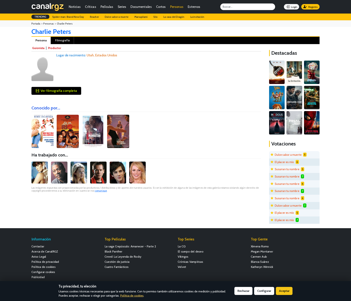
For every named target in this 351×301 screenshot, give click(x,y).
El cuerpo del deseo (190, 251)
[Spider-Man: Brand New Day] (312, 122)
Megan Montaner (262, 251)
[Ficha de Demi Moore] (39, 173)
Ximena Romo (260, 246)
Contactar (37, 246)
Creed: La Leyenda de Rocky (123, 256)
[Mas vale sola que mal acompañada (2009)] (42, 131)
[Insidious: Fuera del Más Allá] (277, 122)
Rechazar (243, 291)
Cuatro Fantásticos (117, 267)
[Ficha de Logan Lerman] (118, 173)
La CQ (182, 246)
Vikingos (183, 256)
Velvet (182, 267)
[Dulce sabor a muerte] (312, 72)
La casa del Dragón (173, 16)
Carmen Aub (259, 256)
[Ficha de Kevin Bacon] (98, 173)
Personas (176, 7)
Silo (155, 16)
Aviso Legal (38, 256)
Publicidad (38, 277)
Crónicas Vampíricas (190, 261)
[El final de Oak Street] (294, 122)
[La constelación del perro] (294, 97)
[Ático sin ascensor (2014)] (93, 131)
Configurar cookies (43, 272)
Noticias (75, 7)
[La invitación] (294, 72)
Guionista (38, 48)
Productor (54, 48)
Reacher (94, 16)
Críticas (90, 7)
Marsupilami (141, 16)
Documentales (141, 7)
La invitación (197, 16)
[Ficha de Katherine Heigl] (137, 173)
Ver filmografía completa (59, 91)
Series (122, 7)
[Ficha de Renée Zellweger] (79, 173)
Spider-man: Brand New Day (68, 16)
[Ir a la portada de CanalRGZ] (47, 6)
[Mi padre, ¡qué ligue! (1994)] (118, 131)
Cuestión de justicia (117, 261)
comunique (101, 190)
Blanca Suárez (260, 261)
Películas (107, 7)
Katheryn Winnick (262, 267)
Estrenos (194, 7)
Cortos (161, 7)
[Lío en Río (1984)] (68, 131)
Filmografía (62, 40)
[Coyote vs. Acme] (277, 72)
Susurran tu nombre (287, 169)
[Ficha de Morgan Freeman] (59, 173)
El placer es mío (284, 162)
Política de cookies (43, 267)
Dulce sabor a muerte (117, 16)
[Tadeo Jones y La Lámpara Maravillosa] (277, 97)
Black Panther (113, 251)
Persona (41, 40)
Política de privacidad (45, 261)
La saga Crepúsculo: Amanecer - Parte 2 (130, 246)
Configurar (264, 291)
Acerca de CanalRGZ (44, 251)
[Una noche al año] (312, 97)
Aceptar (284, 291)
